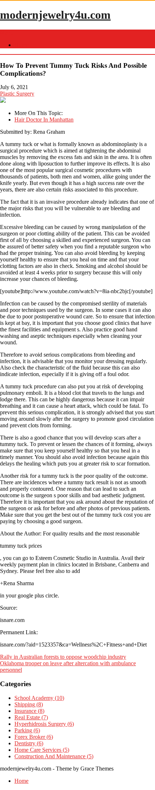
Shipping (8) (28, 704)
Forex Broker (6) (33, 737)
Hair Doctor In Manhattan (44, 119)
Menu (6, 33)
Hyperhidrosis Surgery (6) (44, 724)
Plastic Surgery (17, 94)
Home (21, 45)
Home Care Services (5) (41, 750)
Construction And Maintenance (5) (53, 756)
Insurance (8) (29, 711)
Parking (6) (27, 730)
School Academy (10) (39, 698)
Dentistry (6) (28, 743)
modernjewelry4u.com (55, 14)
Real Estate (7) (31, 717)
